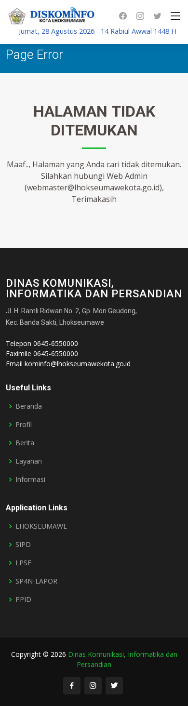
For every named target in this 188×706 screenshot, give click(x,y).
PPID (23, 599)
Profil (23, 424)
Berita (24, 443)
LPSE (23, 562)
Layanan (28, 461)
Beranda (28, 406)
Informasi (30, 479)
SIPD (23, 544)
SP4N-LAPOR (36, 581)
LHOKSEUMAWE (41, 526)
